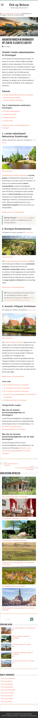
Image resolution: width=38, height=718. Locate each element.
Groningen (17, 13)
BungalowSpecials (9, 117)
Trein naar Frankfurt (7, 693)
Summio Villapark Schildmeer (14, 342)
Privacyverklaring (27, 714)
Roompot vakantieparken (11, 111)
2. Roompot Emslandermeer (11, 97)
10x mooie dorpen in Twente (21, 644)
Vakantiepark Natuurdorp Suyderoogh (14, 175)
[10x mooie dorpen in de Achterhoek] (6, 630)
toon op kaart (29, 232)
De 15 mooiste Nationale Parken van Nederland (24, 468)
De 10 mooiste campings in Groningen (15, 391)
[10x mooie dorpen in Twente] (6, 647)
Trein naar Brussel (7, 687)
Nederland (10, 13)
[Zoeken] (31, 619)
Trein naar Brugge (7, 684)
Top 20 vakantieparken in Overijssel (11, 464)
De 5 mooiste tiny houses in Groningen (16, 385)
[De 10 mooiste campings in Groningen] (6, 638)
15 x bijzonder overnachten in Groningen (16, 388)
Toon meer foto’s (7, 171)
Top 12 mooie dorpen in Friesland (23, 661)
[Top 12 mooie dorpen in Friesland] (6, 663)
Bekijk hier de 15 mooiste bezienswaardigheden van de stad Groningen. (16, 450)
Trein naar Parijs (6, 701)
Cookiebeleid (17, 714)
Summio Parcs (8, 121)
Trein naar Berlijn (6, 681)
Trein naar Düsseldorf (8, 690)
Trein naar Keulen (7, 696)
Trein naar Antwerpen (8, 678)
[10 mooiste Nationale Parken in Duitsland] (6, 655)
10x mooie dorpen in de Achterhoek (23, 628)
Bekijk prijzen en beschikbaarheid (13, 212)
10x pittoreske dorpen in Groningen (14, 400)
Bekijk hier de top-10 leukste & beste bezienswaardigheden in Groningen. (18, 426)
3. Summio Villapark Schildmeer (12, 100)
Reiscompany (33, 715)
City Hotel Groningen (23, 218)
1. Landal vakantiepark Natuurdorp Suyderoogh (17, 95)
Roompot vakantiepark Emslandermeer (17, 261)
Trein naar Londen (7, 698)
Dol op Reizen (19, 4)
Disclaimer (9, 714)
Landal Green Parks (10, 114)
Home (3, 13)
